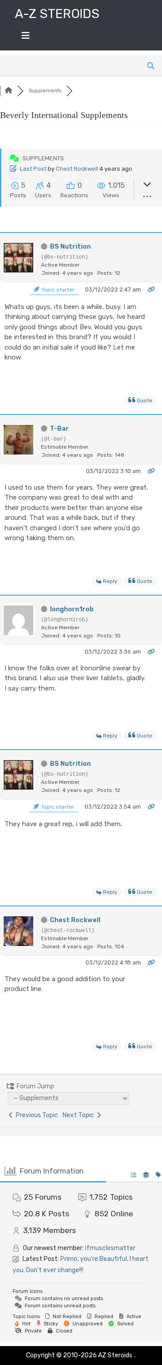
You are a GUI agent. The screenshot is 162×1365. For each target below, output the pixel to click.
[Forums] (8, 91)
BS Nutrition (70, 246)
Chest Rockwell (77, 168)
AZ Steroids (115, 1355)
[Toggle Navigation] (25, 38)
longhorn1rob (72, 609)
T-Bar (59, 428)
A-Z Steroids (57, 13)
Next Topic (80, 1115)
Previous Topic (35, 1115)
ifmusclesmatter (110, 1248)
